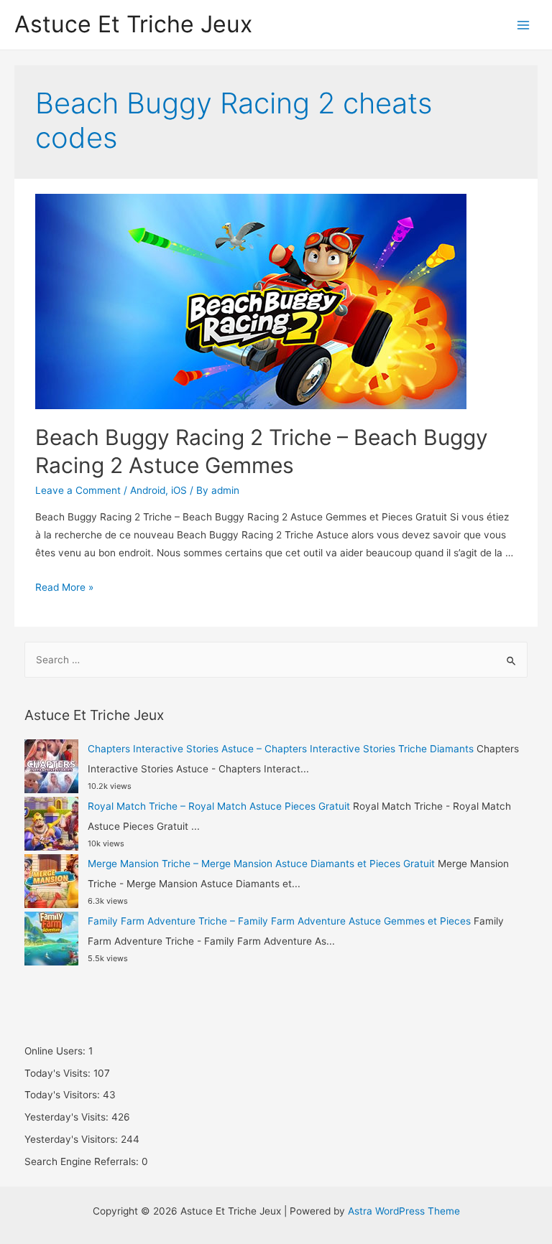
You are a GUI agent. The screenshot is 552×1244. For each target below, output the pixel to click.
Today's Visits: (58, 1073)
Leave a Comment (78, 490)
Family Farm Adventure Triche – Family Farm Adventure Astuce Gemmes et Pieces (279, 921)
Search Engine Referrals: (83, 1161)
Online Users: (56, 1051)
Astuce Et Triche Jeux (133, 24)
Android (147, 490)
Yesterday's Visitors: (72, 1139)
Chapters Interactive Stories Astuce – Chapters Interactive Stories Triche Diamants (281, 748)
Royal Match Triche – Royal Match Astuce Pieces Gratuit (219, 806)
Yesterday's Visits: (67, 1117)
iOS (179, 490)
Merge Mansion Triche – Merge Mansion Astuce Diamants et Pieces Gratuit (261, 863)
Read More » (64, 587)
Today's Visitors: (63, 1094)
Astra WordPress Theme (404, 1211)
